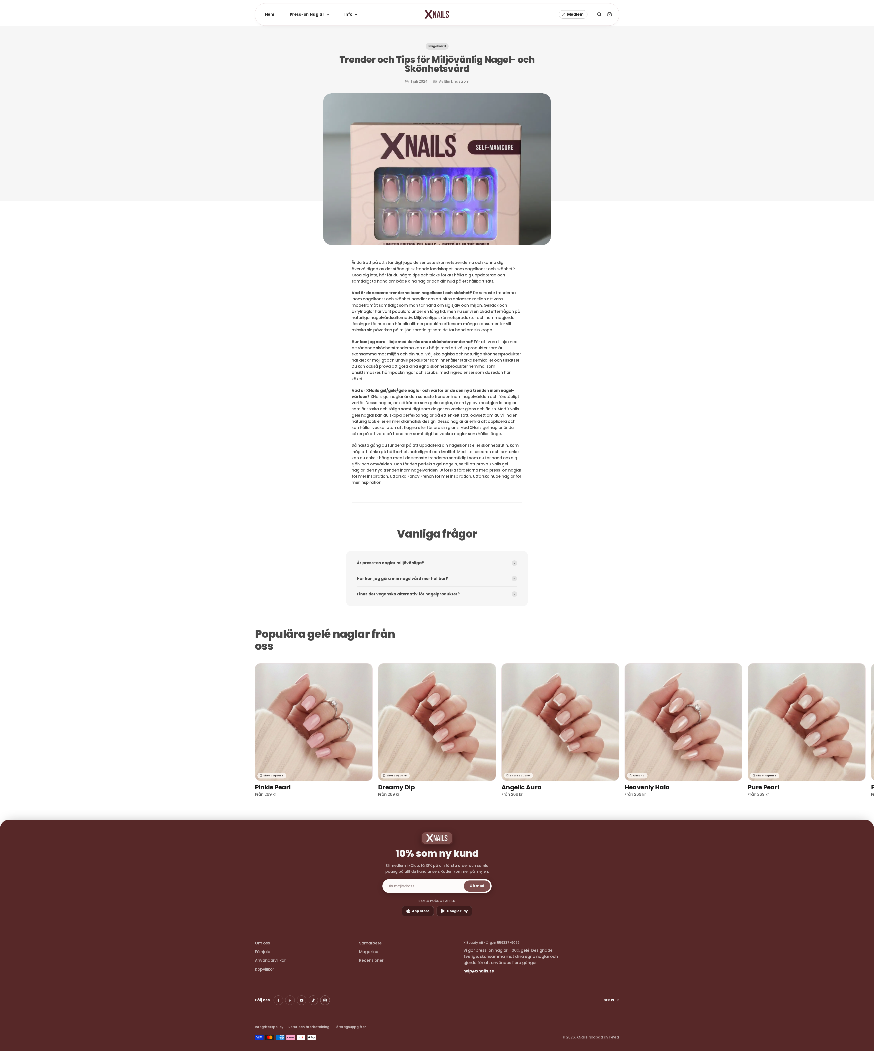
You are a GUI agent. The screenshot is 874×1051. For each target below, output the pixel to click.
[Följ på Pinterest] (290, 1000)
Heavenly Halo (647, 787)
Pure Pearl (763, 787)
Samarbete (370, 943)
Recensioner (371, 960)
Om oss (262, 943)
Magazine (368, 951)
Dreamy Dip (396, 787)
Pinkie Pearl (272, 787)
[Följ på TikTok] (313, 1000)
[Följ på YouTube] (301, 1000)
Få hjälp (262, 951)
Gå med (477, 885)
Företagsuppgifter (350, 1027)
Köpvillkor (264, 969)
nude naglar (502, 476)
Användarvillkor (270, 960)
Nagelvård (437, 46)
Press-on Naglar (307, 14)
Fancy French (420, 476)
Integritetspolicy (269, 1027)
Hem (269, 14)
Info (348, 14)
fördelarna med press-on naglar (489, 470)
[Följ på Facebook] (278, 1000)
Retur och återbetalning (308, 1027)
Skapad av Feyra (604, 1037)
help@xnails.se (478, 971)
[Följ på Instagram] (325, 1000)
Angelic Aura (521, 787)
